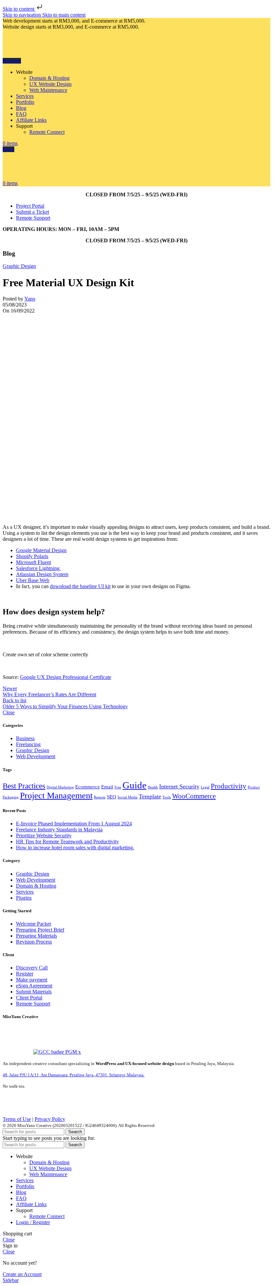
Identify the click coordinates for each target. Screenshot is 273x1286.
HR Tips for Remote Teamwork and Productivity (67, 841)
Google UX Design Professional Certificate (65, 677)
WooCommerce (194, 796)
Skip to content (19, 9)
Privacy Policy (50, 1119)
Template (150, 796)
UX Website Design (50, 84)
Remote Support (33, 1003)
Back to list (14, 700)
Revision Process (34, 942)
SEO (111, 796)
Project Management (56, 795)
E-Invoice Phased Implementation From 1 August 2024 (74, 823)
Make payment (31, 979)
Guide (134, 785)
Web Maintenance (48, 90)
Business (25, 738)
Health (153, 787)
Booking (12, 61)
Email (107, 786)
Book (8, 149)
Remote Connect (47, 132)
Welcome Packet (33, 924)
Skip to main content (64, 15)
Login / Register (33, 1222)
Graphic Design (19, 266)
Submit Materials (34, 991)
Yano (29, 299)
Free (118, 787)
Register (24, 973)
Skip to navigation (22, 15)
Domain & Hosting (49, 78)
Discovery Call (32, 967)
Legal (205, 787)
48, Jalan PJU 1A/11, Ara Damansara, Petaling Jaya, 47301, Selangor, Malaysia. (73, 1074)
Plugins (24, 898)
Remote (100, 797)
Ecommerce (87, 786)
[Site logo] (38, 55)
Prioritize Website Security (44, 835)
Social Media (127, 797)
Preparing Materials (36, 936)
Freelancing (28, 744)
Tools (166, 797)
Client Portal (29, 997)
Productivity (228, 786)
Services (25, 892)
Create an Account (22, 1274)
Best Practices (24, 786)
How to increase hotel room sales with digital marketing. (75, 847)
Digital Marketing (60, 787)
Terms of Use (17, 1119)
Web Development (35, 756)
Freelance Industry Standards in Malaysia (59, 829)
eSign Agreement (34, 985)
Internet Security (179, 786)
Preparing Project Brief (40, 930)
